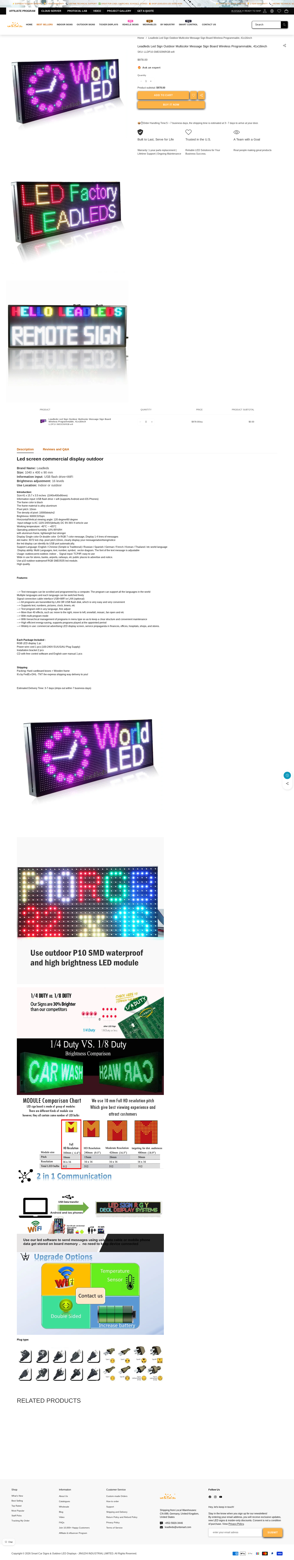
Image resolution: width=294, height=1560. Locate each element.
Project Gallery (119, 11)
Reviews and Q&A (56, 449)
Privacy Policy (236, 1524)
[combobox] (270, 24)
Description (25, 449)
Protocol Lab (77, 11)
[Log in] (264, 11)
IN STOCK (236, 11)
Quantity (142, 75)
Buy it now (171, 104)
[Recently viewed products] (287, 775)
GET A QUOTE (145, 11)
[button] (286, 11)
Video (97, 11)
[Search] (284, 24)
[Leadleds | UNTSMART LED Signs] (15, 25)
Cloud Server (51, 11)
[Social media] (287, 783)
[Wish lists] (279, 11)
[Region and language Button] (271, 11)
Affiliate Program (22, 11)
